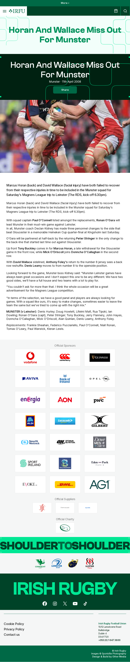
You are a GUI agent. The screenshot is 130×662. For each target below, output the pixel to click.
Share (65, 89)
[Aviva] (30, 379)
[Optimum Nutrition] (65, 442)
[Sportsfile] (88, 508)
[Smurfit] (30, 442)
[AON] (65, 400)
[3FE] (42, 508)
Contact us (12, 635)
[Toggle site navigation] (4, 11)
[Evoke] (30, 484)
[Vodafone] (30, 357)
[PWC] (100, 400)
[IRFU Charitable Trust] (65, 528)
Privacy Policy (14, 629)
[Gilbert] (100, 421)
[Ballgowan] (65, 463)
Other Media (119, 656)
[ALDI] (30, 421)
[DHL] (65, 484)
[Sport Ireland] (30, 463)
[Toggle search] (125, 11)
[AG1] (100, 484)
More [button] (64, 3)
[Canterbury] (65, 357)
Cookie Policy (14, 624)
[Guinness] (100, 357)
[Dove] (100, 442)
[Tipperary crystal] (65, 508)
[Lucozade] (65, 421)
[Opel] (100, 379)
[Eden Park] (100, 463)
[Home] (17, 11)
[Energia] (30, 400)
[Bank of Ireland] (65, 379)
